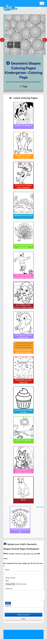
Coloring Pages (30, 8)
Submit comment (23, 615)
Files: (7, 580)
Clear (23, 619)
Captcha (8, 606)
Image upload (10, 577)
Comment (8, 588)
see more (40, 507)
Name (7, 569)
